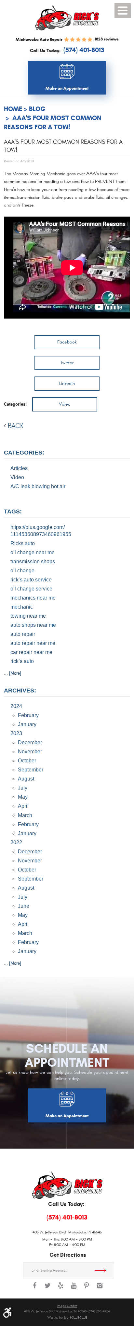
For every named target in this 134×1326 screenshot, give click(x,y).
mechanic (21, 607)
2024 (16, 706)
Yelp (60, 1288)
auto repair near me (32, 643)
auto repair (22, 634)
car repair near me (31, 652)
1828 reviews (106, 39)
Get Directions (103, 1270)
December (30, 742)
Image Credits (67, 1306)
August (26, 778)
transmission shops (32, 561)
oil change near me (32, 552)
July (22, 788)
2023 (16, 733)
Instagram (99, 1288)
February (28, 715)
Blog (37, 109)
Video (65, 404)
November (30, 751)
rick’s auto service (31, 579)
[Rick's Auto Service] (67, 18)
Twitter (67, 362)
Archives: (20, 690)
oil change (22, 570)
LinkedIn (67, 383)
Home (13, 109)
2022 (16, 842)
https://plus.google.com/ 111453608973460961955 (40, 530)
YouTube (73, 1288)
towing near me (28, 616)
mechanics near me (33, 598)
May (23, 797)
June (23, 906)
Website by (67, 1317)
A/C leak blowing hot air (37, 486)
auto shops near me (33, 625)
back (15, 426)
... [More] (12, 673)
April (23, 806)
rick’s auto (22, 661)
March (25, 815)
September (30, 769)
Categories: (24, 452)
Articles (19, 468)
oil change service (31, 588)
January (27, 724)
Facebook (67, 342)
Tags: (13, 511)
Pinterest (86, 1288)
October (27, 760)
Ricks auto (22, 543)
